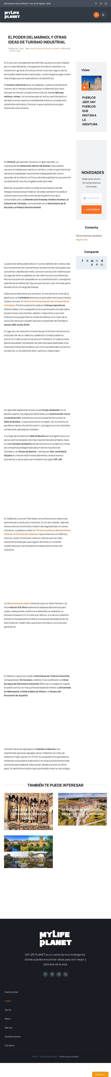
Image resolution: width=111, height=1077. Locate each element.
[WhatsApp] (97, 261)
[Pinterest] (96, 265)
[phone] (65, 974)
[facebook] (96, 3)
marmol (33, 48)
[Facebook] (82, 261)
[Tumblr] (91, 265)
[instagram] (106, 3)
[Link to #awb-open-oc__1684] (103, 15)
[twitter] (101, 3)
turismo (40, 48)
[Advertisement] (55, 891)
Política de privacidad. (69, 1056)
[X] (87, 261)
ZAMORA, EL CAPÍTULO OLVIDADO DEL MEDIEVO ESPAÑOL (28, 814)
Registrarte (82, 239)
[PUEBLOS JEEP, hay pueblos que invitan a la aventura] (91, 77)
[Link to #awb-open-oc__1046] (96, 15)
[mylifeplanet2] (12, 11)
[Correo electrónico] (101, 265)
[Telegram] (101, 261)
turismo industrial (52, 48)
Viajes (21, 48)
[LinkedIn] (92, 261)
